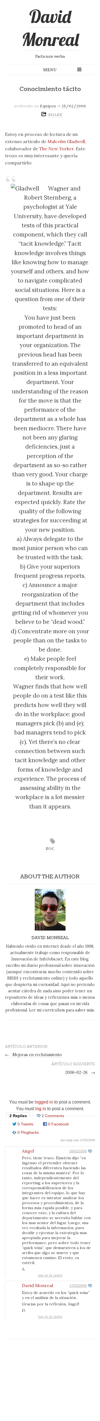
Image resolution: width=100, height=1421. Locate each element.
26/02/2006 (78, 1151)
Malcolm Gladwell (66, 141)
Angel (28, 1151)
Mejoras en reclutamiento (33, 1054)
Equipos (48, 106)
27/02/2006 (78, 1286)
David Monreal (50, 27)
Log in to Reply (50, 1275)
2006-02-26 (80, 1072)
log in (40, 1108)
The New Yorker (56, 148)
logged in (44, 1102)
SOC (50, 848)
